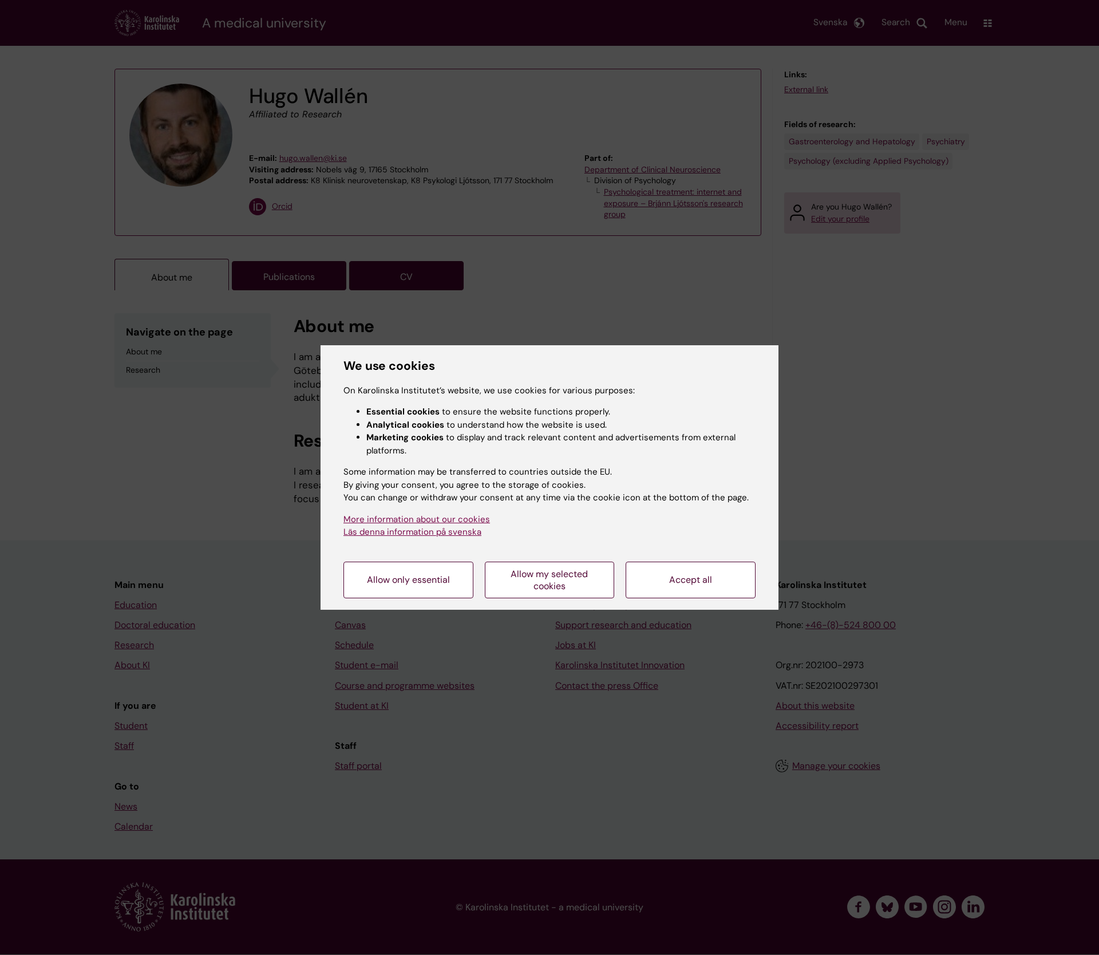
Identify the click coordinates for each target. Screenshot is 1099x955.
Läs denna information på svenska (412, 532)
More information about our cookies (416, 519)
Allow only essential (408, 580)
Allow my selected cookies (549, 580)
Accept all (690, 580)
